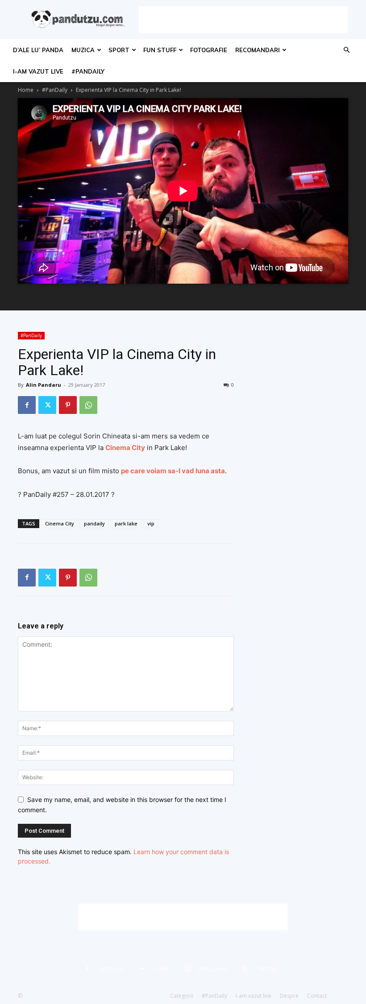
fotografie (208, 50)
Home (25, 90)
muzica (83, 50)
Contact (317, 996)
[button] (346, 50)
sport (118, 50)
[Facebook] (27, 405)
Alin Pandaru (43, 384)
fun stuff (159, 50)
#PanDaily (87, 71)
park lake (126, 523)
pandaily (94, 523)
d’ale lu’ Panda (38, 50)
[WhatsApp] (88, 405)
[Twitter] (47, 405)
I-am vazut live (38, 71)
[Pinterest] (68, 405)
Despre (289, 996)
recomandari (257, 50)
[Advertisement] (243, 19)
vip (150, 523)
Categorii (181, 996)
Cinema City (59, 523)
